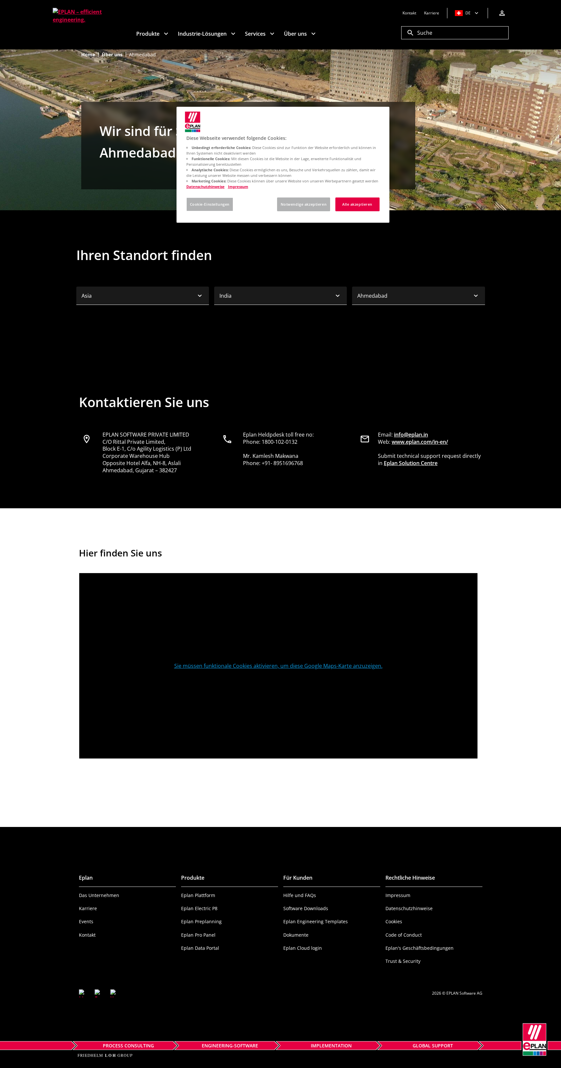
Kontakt (87, 935)
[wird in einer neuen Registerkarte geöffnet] (83, 993)
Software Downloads (305, 908)
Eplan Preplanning (201, 921)
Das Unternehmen (99, 895)
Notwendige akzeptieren (304, 204)
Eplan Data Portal (200, 948)
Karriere (88, 908)
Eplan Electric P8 (199, 908)
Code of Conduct (403, 935)
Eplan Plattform (198, 895)
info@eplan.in (411, 434)
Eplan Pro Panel (198, 935)
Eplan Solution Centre (411, 463)
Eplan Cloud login (302, 948)
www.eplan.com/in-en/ (420, 441)
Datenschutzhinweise (409, 908)
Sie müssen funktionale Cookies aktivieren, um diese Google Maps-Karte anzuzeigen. (278, 665)
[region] (283, 165)
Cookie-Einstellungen (210, 204)
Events (86, 921)
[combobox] (142, 296)
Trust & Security (403, 961)
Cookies (393, 921)
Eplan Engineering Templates (315, 921)
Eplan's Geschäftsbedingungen (419, 948)
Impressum (397, 895)
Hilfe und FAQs (299, 895)
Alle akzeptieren (357, 204)
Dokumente (296, 935)
